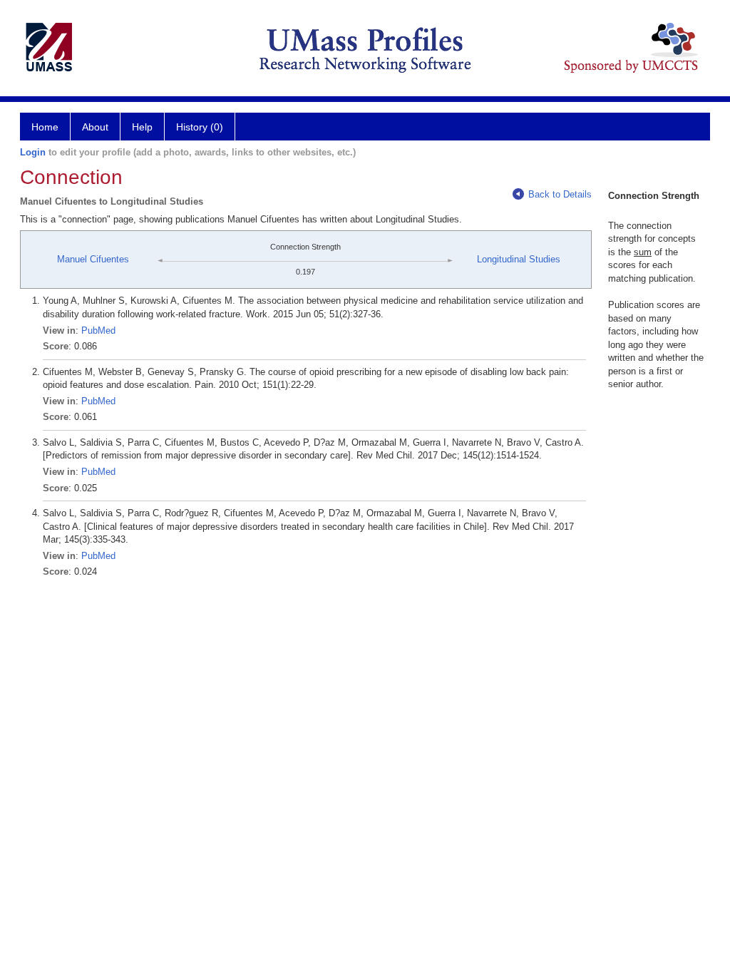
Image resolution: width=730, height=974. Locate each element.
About (95, 127)
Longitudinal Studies (518, 259)
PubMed (98, 330)
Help (142, 127)
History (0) (199, 127)
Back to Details (560, 194)
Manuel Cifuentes (93, 259)
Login (33, 152)
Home (44, 127)
